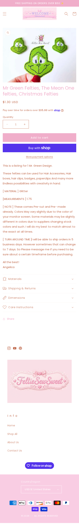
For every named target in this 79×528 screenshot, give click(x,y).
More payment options (39, 156)
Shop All (12, 434)
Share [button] (10, 319)
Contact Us (14, 450)
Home (11, 425)
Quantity (8, 117)
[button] (5, 14)
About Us (13, 442)
